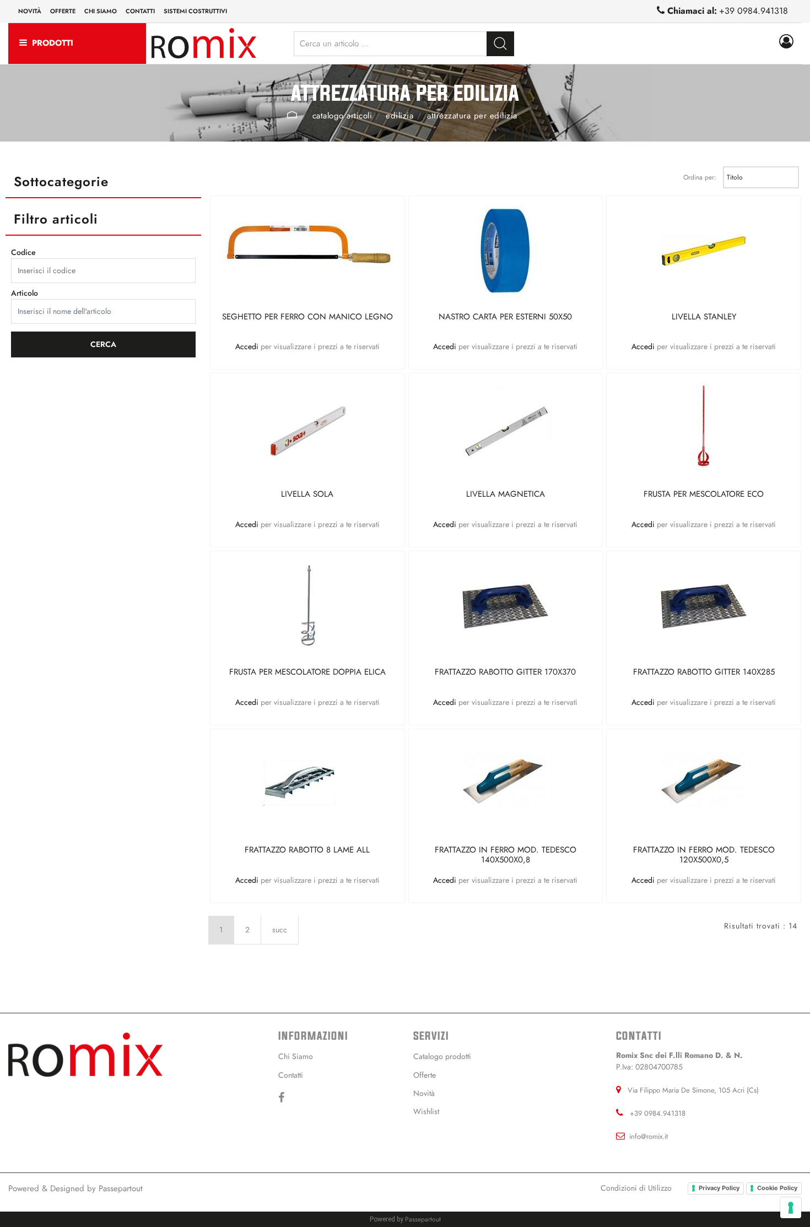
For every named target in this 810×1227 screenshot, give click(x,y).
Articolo (24, 292)
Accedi (248, 346)
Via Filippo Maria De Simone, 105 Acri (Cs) (693, 1090)
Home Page (292, 114)
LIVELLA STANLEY (704, 317)
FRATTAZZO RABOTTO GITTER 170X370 (505, 672)
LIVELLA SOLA (307, 494)
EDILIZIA (399, 116)
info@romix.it (648, 1136)
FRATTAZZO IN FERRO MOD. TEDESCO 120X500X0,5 (704, 855)
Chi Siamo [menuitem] (295, 1056)
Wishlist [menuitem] (426, 1111)
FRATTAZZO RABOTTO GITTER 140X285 (704, 672)
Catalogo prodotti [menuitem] (442, 1056)
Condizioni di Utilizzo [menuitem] (636, 1187)
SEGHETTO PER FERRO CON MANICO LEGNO (307, 317)
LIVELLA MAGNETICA (505, 494)
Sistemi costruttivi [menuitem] (195, 11)
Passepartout (121, 1188)
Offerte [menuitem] (62, 11)
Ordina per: (699, 177)
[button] (500, 43)
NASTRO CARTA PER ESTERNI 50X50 (505, 317)
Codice (23, 252)
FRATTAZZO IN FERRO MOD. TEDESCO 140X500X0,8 (505, 855)
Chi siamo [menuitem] (100, 11)
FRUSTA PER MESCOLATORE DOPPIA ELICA (307, 672)
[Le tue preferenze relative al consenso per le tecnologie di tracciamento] (790, 1207)
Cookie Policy (777, 1188)
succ (279, 929)
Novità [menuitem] (29, 11)
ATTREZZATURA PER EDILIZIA (472, 116)
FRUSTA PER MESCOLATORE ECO (704, 494)
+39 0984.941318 (753, 10)
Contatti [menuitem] (140, 11)
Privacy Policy (719, 1188)
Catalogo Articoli (342, 116)
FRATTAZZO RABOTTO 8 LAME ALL (307, 850)
